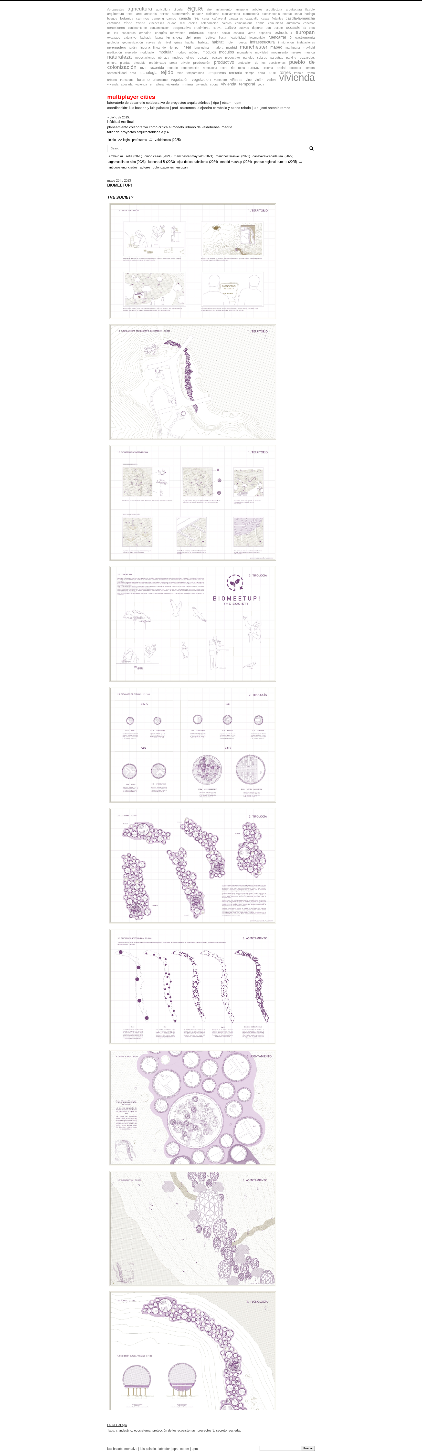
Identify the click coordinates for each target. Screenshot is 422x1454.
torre (272, 72)
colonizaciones (163, 167)
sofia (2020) (134, 156)
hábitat (203, 42)
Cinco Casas (135, 23)
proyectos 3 (206, 1430)
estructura (283, 33)
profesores (139, 140)
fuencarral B (280, 37)
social (281, 68)
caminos (142, 18)
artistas (164, 14)
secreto (221, 1430)
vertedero (220, 80)
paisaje (203, 57)
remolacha (210, 68)
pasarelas (307, 57)
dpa (216, 103)
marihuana (292, 47)
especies (265, 33)
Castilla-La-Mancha (300, 18)
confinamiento (137, 28)
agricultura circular (169, 9)
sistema (268, 68)
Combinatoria (244, 23)
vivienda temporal (238, 84)
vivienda (297, 77)
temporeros (217, 73)
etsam (227, 103)
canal (206, 18)
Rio (232, 68)
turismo (143, 79)
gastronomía (305, 37)
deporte (257, 28)
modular (165, 52)
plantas (125, 62)
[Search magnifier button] (311, 148)
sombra (310, 68)
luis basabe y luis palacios (149, 108)
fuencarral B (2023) (161, 162)
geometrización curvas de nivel (146, 42)
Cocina (193, 23)
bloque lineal (292, 14)
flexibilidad (238, 37)
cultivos (244, 28)
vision (271, 80)
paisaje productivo (226, 57)
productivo (224, 62)
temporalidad (195, 73)
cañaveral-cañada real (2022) (273, 156)
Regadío (173, 68)
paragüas (276, 57)
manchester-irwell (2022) (233, 156)
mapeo (276, 47)
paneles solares (255, 57)
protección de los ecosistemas (261, 62)
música (310, 52)
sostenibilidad (117, 73)
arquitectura (274, 9)
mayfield (309, 47)
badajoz (197, 14)
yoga (261, 84)
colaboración (209, 23)
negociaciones (145, 57)
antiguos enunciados (122, 167)
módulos (209, 52)
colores (227, 23)
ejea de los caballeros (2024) (197, 162)
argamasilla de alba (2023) (127, 162)
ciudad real (176, 23)
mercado (131, 52)
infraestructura (262, 42)
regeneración (190, 68)
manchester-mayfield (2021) (193, 156)
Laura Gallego (117, 1425)
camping (158, 18)
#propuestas (115, 9)
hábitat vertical (120, 122)
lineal (186, 47)
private (185, 62)
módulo (194, 52)
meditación (114, 52)
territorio (235, 73)
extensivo (130, 37)
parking (291, 57)
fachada (145, 37)
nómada (163, 57)
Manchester (253, 47)
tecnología (148, 73)
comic (260, 23)
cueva (217, 28)
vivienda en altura (149, 84)
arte (139, 14)
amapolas (242, 9)
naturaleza (119, 57)
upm (237, 103)
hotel (230, 42)
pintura (111, 62)
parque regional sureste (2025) (275, 162)
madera (218, 47)
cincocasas (156, 23)
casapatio (251, 18)
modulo (181, 52)
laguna (145, 47)
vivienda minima (179, 84)
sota (133, 73)
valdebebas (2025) (168, 140)
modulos (226, 52)
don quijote (274, 28)
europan (305, 32)
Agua (195, 8)
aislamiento (223, 9)
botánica (126, 18)
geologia (113, 42)
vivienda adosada (120, 84)
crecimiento (202, 28)
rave (143, 68)
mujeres (296, 52)
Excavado (113, 37)
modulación (148, 52)
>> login (124, 140)
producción (201, 62)
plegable (140, 62)
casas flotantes (272, 18)
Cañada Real (189, 18)
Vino (249, 80)
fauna (159, 37)
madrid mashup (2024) (236, 162)
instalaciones (306, 42)
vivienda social (207, 84)
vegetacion (201, 79)
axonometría (181, 14)
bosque (112, 18)
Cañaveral (219, 18)
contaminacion (159, 28)
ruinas (253, 67)
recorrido (157, 68)
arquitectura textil (120, 14)
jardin (133, 47)
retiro (224, 68)
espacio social (219, 33)
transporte (127, 80)
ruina (241, 68)
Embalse (145, 33)
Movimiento (279, 52)
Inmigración (286, 42)
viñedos (236, 80)
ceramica (113, 23)
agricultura (139, 8)
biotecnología (271, 14)
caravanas (236, 18)
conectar (309, 23)
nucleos (177, 57)
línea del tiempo (166, 47)
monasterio (244, 52)
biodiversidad (231, 14)
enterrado (196, 33)
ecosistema (296, 27)
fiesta (222, 37)
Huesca (242, 42)
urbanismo (160, 80)
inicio (112, 140)
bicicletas (212, 14)
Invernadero (116, 47)
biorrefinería (251, 14)
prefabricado (157, 62)
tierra (261, 73)
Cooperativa (182, 28)
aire (209, 9)
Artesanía (150, 14)
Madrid (231, 47)
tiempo (249, 73)
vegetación (179, 80)
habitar (190, 42)
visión (259, 80)
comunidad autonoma (284, 23)
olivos (190, 57)
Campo (171, 18)
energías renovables (170, 33)
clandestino (124, 1430)
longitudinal (202, 47)
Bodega (310, 14)
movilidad (261, 52)
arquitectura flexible (300, 9)
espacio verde (244, 33)
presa (173, 62)
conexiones (116, 28)
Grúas (178, 42)
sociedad (295, 68)
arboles (257, 9)
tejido (167, 72)
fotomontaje (257, 37)
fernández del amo (183, 37)
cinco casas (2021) (158, 156)
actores (145, 167)
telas (180, 73)
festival (210, 37)
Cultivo (230, 27)
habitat (217, 42)
